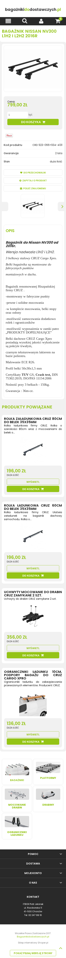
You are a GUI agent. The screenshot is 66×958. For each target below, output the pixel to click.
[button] (8, 21)
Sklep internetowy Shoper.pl (33, 942)
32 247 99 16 (35, 915)
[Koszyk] (58, 21)
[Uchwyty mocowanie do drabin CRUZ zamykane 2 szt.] (33, 617)
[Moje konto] (41, 21)
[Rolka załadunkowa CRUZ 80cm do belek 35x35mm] (33, 451)
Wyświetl (33, 482)
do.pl (33, 9)
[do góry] (60, 948)
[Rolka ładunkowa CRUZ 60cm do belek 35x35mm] (33, 537)
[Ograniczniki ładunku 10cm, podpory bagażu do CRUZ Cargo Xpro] (33, 703)
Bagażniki (17, 780)
